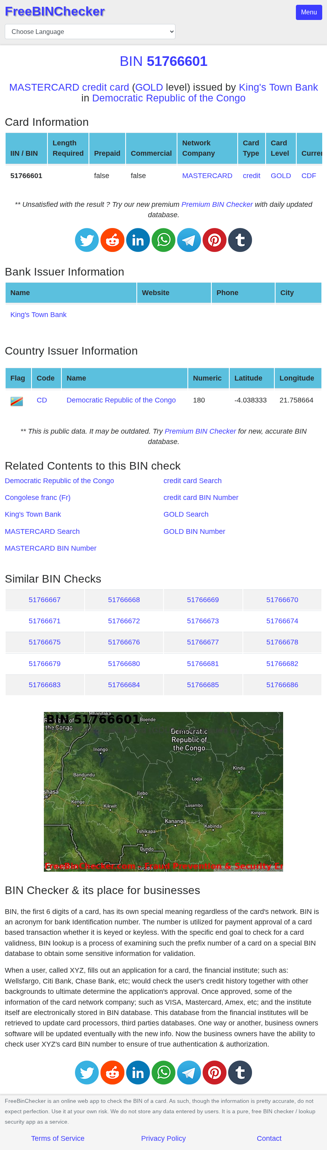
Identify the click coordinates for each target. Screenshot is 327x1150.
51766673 (203, 621)
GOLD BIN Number (194, 531)
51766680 (124, 664)
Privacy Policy (163, 1138)
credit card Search (193, 481)
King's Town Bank (278, 87)
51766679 (45, 664)
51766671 (45, 621)
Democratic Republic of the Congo (169, 98)
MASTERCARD (207, 176)
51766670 (282, 600)
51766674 (282, 621)
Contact (269, 1138)
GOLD (149, 87)
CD (42, 400)
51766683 (45, 685)
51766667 (45, 600)
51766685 (203, 685)
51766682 (282, 664)
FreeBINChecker (54, 11)
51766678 (282, 642)
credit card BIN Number (201, 498)
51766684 (124, 685)
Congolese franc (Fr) (38, 498)
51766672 (124, 621)
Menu (309, 12)
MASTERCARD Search (42, 531)
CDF (308, 176)
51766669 (203, 600)
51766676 (124, 642)
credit (251, 176)
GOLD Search (186, 514)
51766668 (124, 600)
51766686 (282, 685)
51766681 (203, 664)
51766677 (203, 642)
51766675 (45, 642)
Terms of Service (58, 1138)
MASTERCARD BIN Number (51, 548)
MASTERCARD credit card (69, 87)
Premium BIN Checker (217, 204)
